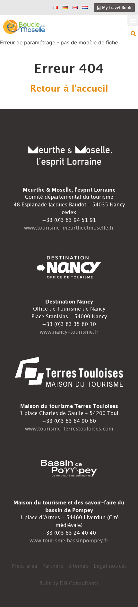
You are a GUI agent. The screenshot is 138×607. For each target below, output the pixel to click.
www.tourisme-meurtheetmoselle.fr (69, 228)
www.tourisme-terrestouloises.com (69, 429)
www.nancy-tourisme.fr (69, 332)
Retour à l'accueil (69, 89)
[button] (132, 20)
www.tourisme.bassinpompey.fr (69, 541)
